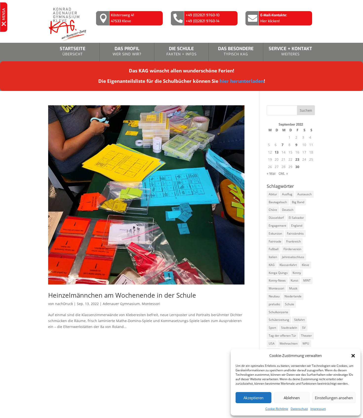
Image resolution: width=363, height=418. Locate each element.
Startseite (72, 51)
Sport (272, 328)
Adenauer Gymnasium (121, 303)
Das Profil (127, 51)
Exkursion (275, 233)
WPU (305, 343)
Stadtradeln (289, 328)
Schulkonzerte (278, 312)
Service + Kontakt (290, 51)
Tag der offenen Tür (282, 335)
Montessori (151, 303)
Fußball (274, 249)
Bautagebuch (278, 202)
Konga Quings (278, 273)
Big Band (298, 202)
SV (303, 328)
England (296, 225)
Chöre (273, 210)
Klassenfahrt (288, 265)
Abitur (273, 194)
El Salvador (296, 218)
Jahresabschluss (293, 257)
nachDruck (64, 303)
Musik (293, 288)
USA (272, 343)
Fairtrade (275, 241)
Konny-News (277, 280)
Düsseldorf (276, 218)
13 (277, 152)
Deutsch (287, 210)
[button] (353, 355)
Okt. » (283, 173)
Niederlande (293, 296)
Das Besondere (236, 51)
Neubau (274, 296)
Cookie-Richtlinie (276, 409)
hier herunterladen (242, 81)
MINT (307, 280)
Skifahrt (299, 320)
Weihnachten (289, 343)
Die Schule (181, 51)
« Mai (271, 173)
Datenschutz (299, 409)
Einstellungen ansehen (334, 397)
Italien (273, 257)
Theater (306, 335)
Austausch (304, 194)
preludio (274, 304)
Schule (289, 304)
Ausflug (287, 194)
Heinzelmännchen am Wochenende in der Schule (122, 295)
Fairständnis (295, 233)
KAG (272, 265)
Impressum (318, 409)
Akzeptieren (253, 397)
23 (297, 159)
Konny (297, 273)
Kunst (294, 280)
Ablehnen (292, 397)
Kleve (305, 265)
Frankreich (293, 241)
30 (297, 166)
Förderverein (292, 249)
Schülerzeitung (279, 320)
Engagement (277, 225)
